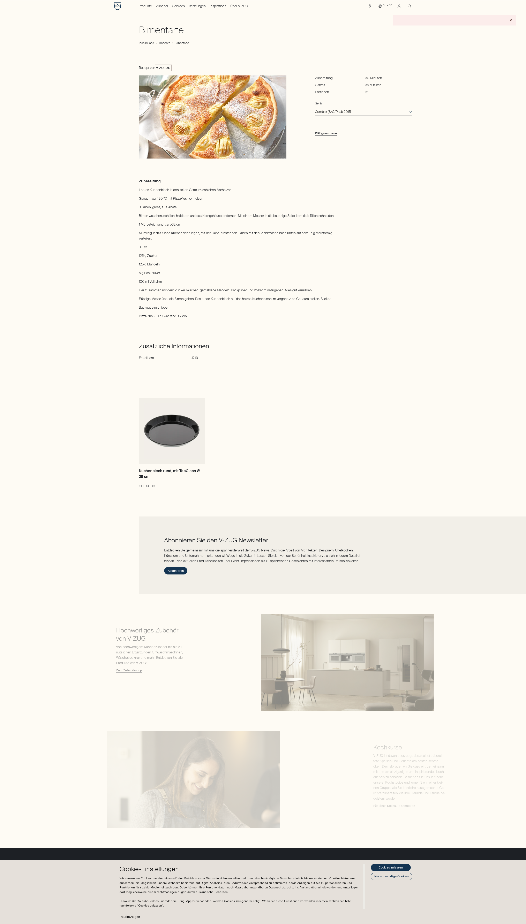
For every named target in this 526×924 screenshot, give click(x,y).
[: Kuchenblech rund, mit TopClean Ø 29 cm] (139, 494)
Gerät (318, 103)
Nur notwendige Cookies (391, 876)
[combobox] (363, 112)
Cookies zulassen (391, 867)
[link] (370, 7)
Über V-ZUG (239, 6)
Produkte (145, 6)
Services (178, 6)
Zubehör (162, 6)
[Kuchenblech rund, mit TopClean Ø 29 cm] (172, 431)
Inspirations (218, 6)
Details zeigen (130, 917)
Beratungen (197, 6)
